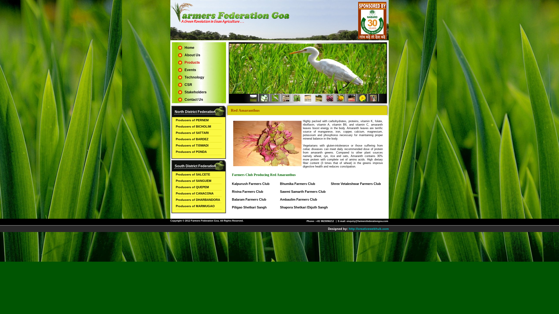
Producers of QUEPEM (192, 187)
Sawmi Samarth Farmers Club (303, 191)
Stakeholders (196, 92)
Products (192, 62)
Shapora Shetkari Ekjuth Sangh (304, 207)
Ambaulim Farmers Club (298, 199)
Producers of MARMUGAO (195, 206)
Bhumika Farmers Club (297, 184)
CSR (188, 85)
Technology (194, 77)
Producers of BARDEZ (192, 139)
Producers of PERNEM (192, 120)
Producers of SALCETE (193, 174)
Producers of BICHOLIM (193, 126)
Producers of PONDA (191, 152)
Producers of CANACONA (195, 193)
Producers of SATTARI (192, 133)
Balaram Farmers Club (249, 199)
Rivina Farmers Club (247, 191)
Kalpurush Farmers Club (250, 184)
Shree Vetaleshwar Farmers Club (356, 184)
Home (189, 47)
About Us (192, 55)
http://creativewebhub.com (369, 228)
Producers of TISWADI (192, 145)
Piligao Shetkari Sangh (249, 207)
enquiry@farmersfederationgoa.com (367, 221)
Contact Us (194, 99)
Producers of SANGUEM (193, 181)
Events (190, 70)
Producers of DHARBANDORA (198, 199)
